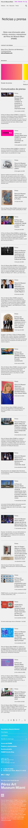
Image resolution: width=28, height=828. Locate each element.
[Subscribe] (26, 739)
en (23, 1)
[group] (11, 75)
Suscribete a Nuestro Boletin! (10, 729)
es (26, 1)
